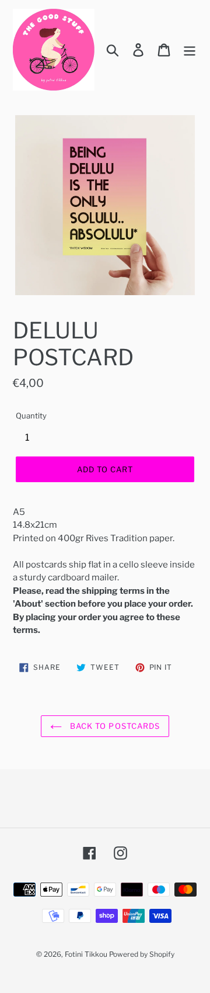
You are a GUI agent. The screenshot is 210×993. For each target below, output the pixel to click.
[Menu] (189, 50)
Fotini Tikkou (86, 954)
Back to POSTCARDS (114, 726)
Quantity (31, 415)
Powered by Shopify (141, 954)
